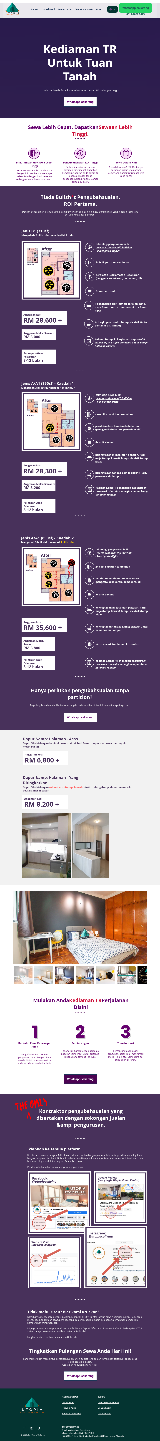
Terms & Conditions (71, 1413)
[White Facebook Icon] (24, 1428)
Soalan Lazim (104, 1408)
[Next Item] (142, 928)
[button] (84, 9)
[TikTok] (39, 1428)
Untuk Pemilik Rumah (108, 1402)
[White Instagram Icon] (31, 1428)
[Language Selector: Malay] (112, 9)
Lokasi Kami (68, 1402)
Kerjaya (101, 1396)
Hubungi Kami (69, 1408)
